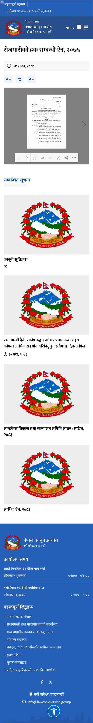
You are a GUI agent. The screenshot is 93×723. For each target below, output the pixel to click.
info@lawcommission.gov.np (49, 702)
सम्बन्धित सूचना (17, 180)
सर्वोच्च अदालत (17, 640)
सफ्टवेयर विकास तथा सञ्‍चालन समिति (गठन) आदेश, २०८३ (44, 431)
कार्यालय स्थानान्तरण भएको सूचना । (28, 11)
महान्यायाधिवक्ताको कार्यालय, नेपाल (30, 632)
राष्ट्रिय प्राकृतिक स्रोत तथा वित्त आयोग (31, 670)
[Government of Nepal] (14, 28)
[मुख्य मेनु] (86, 27)
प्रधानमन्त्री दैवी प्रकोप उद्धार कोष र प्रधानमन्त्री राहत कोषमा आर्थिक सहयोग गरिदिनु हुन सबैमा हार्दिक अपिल (44, 343)
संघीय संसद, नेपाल (19, 617)
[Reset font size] (19, 79)
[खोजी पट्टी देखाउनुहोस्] (79, 27)
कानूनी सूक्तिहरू (16, 259)
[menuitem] (46, 576)
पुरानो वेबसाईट (16, 663)
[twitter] (50, 682)
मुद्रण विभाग (14, 655)
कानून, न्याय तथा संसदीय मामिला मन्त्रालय (34, 647)
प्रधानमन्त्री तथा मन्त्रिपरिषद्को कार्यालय (32, 624)
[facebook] (42, 682)
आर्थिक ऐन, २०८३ (17, 509)
